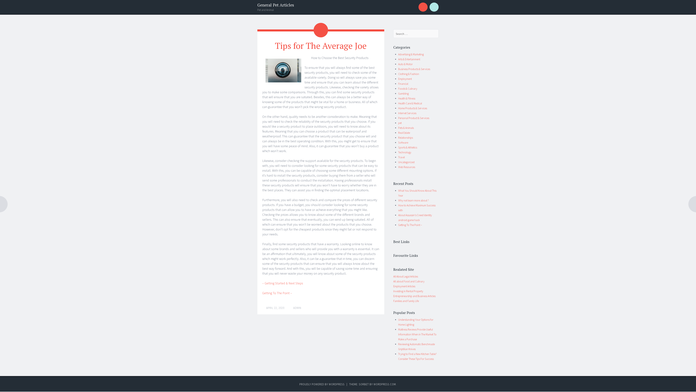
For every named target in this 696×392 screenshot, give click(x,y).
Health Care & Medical (410, 103)
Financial (403, 83)
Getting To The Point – (277, 293)
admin (297, 308)
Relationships (405, 137)
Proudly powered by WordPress (322, 384)
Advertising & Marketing (411, 54)
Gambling (403, 93)
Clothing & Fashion (408, 74)
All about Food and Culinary (408, 281)
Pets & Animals (406, 128)
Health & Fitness (406, 98)
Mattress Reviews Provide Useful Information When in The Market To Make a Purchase (417, 334)
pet (400, 123)
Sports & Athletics (407, 147)
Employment (405, 79)
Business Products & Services (414, 69)
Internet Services (407, 113)
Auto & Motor (405, 64)
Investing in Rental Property (408, 291)
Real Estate (404, 132)
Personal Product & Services (413, 118)
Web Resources (406, 167)
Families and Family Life (406, 301)
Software (403, 142)
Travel (401, 157)
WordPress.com (385, 384)
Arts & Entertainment (409, 59)
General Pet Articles (275, 5)
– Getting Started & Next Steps (282, 283)
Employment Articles (404, 286)
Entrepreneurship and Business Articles (414, 296)
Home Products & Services (412, 108)
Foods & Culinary (407, 88)
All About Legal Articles (405, 276)
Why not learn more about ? (413, 200)
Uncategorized (406, 162)
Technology (404, 152)
